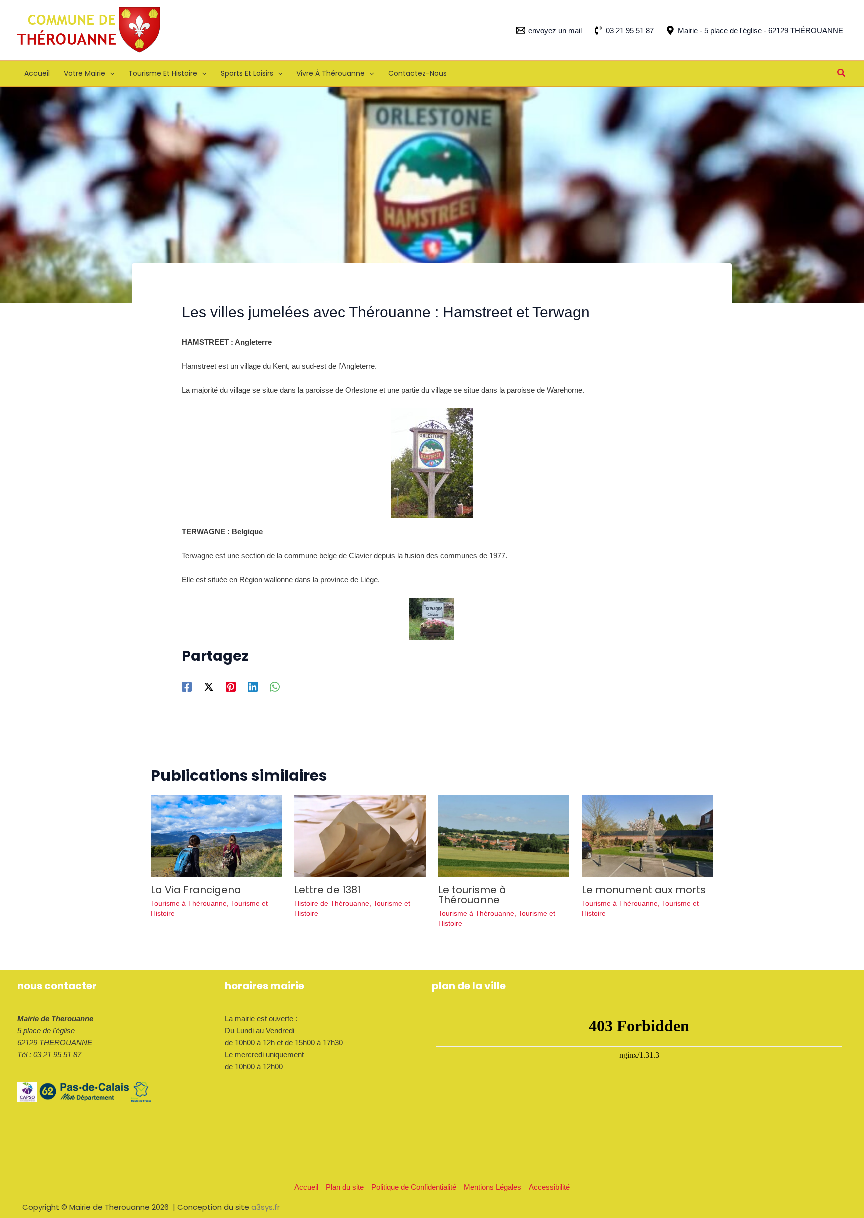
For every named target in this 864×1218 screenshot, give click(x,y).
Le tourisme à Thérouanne (472, 895)
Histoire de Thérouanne (332, 903)
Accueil (306, 1187)
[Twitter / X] (209, 687)
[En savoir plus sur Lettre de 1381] (360, 835)
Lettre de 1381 (327, 890)
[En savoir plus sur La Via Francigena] (216, 835)
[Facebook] (187, 687)
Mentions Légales (493, 1187)
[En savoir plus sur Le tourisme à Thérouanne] (504, 835)
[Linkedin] (253, 687)
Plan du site (345, 1187)
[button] (110, 73)
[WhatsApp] (275, 687)
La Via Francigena (196, 890)
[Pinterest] (231, 687)
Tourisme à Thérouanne (189, 903)
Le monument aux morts (644, 890)
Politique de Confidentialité (414, 1187)
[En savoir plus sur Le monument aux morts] (648, 835)
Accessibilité (549, 1187)
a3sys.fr (266, 1207)
